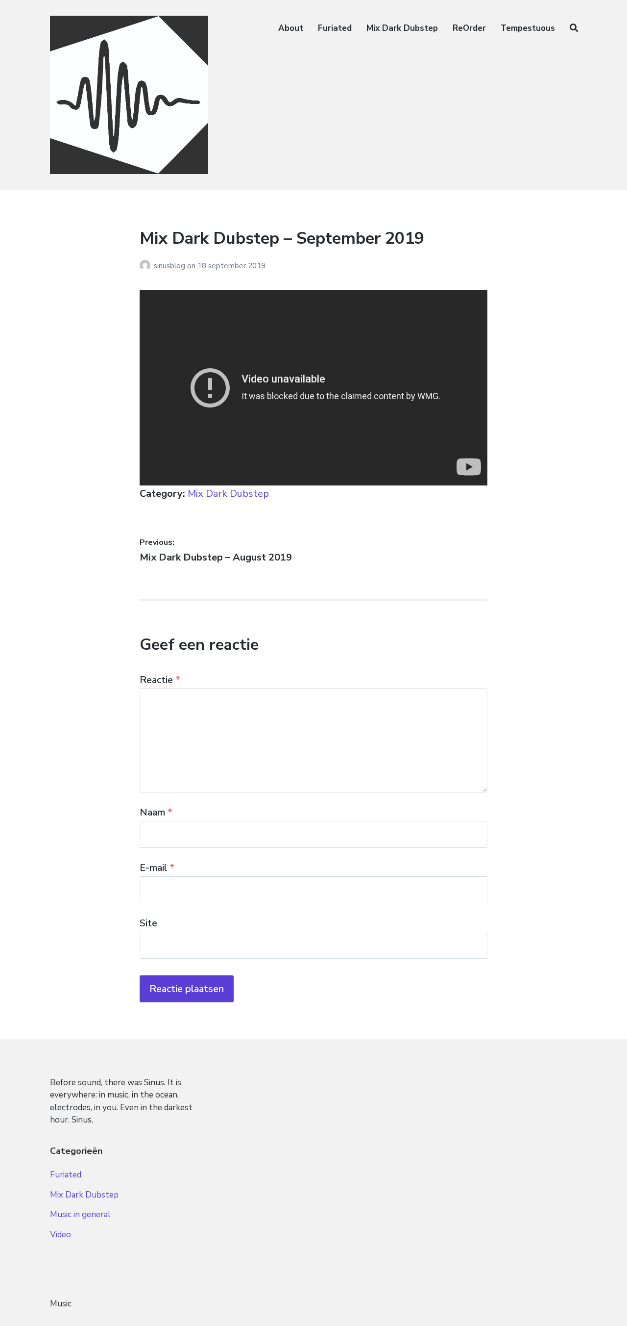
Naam (156, 812)
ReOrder (469, 28)
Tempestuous (528, 28)
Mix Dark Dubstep (402, 28)
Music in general (80, 1214)
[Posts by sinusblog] (147, 266)
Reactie (160, 680)
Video (60, 1234)
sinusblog (170, 266)
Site (148, 923)
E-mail (157, 867)
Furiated (335, 28)
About (290, 28)
